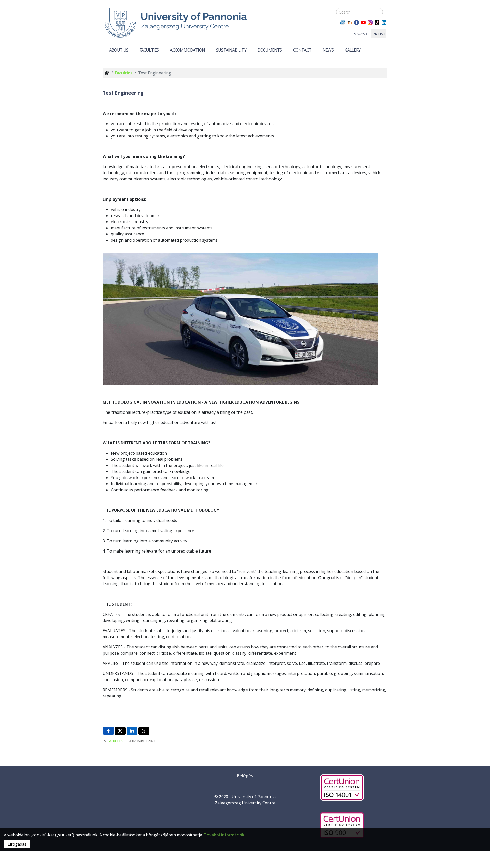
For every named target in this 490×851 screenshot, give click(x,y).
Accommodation (187, 50)
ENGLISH (378, 33)
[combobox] (359, 12)
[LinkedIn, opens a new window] (132, 731)
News (328, 50)
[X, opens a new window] (120, 731)
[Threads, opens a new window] (143, 731)
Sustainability (231, 50)
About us (118, 50)
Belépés (245, 776)
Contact (302, 50)
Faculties (149, 50)
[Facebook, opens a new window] (108, 731)
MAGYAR (360, 33)
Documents (270, 50)
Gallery (352, 50)
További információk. (225, 835)
